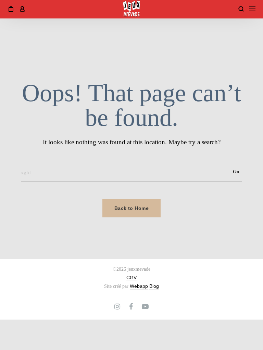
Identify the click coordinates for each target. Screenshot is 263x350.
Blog (154, 286)
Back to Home (131, 208)
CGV (131, 277)
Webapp (139, 286)
